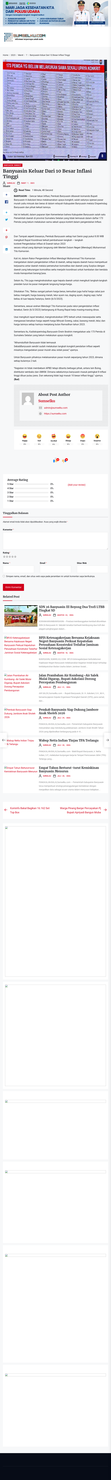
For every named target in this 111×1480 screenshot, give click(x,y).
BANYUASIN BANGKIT (12, 165)
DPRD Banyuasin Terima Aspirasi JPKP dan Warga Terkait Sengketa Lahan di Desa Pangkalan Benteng (68, 1476)
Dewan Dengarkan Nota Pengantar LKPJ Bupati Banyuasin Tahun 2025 (63, 1322)
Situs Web (82, 563)
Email (43, 563)
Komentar (8, 529)
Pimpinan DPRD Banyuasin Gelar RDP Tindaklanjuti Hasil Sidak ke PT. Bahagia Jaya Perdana (66, 1454)
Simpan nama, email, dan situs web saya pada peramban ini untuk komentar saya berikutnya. (50, 576)
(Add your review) (77, 484)
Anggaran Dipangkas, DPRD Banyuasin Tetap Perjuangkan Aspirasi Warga (64, 1366)
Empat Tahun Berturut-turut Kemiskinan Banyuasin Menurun (69, 769)
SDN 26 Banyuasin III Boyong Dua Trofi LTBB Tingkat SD (71, 608)
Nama (6, 563)
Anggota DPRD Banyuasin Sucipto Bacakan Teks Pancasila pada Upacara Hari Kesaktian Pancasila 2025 (65, 1432)
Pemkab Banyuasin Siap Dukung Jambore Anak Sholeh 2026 (68, 711)
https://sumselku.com (55, 413)
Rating (6, 552)
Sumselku (11, 183)
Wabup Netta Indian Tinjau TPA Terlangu (69, 740)
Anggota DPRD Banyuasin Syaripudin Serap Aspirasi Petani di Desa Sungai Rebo (66, 1410)
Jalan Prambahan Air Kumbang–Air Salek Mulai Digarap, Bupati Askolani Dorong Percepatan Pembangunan (68, 679)
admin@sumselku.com (55, 407)
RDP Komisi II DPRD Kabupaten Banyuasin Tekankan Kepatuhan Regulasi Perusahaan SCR (64, 1345)
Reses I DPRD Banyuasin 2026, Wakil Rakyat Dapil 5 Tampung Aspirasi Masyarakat (63, 1389)
